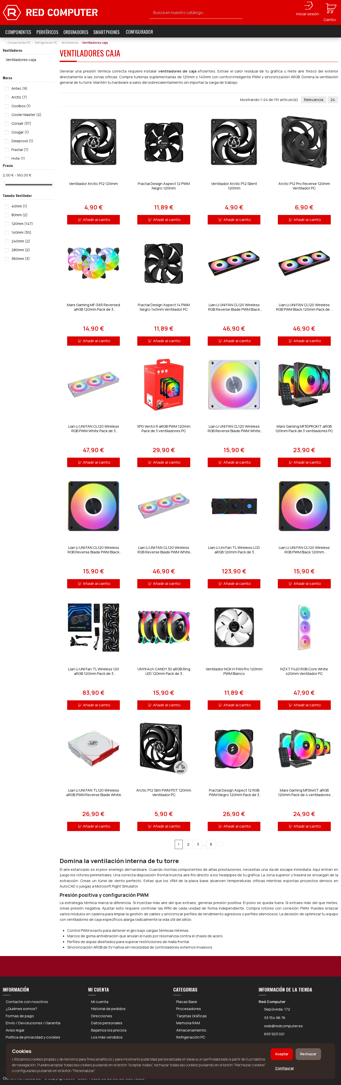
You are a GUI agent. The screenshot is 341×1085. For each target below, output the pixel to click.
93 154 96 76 (274, 1017)
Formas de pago (20, 1016)
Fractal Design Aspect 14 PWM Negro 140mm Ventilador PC (164, 307)
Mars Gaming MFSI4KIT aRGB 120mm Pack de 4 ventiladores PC (304, 795)
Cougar (20, 132)
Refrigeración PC (190, 1037)
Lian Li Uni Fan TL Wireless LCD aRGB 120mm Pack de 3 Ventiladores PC (234, 552)
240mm (20, 241)
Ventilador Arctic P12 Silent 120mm (234, 186)
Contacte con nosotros (27, 1001)
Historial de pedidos (108, 1008)
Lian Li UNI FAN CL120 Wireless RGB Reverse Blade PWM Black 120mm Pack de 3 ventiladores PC (234, 309)
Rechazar (308, 1054)
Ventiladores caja (21, 59)
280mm (20, 249)
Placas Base (186, 1001)
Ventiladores (12, 50)
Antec (19, 88)
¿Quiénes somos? (21, 1008)
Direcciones (101, 1016)
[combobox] (196, 12)
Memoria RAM (188, 1023)
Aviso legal (15, 1030)
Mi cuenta (99, 1001)
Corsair (21, 123)
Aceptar (282, 1054)
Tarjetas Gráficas (191, 1016)
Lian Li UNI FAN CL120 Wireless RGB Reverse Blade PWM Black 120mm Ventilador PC (93, 552)
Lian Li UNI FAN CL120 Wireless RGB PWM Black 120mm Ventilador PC (304, 552)
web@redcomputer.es (283, 1026)
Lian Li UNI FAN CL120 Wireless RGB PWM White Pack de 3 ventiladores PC (93, 431)
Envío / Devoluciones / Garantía (33, 1023)
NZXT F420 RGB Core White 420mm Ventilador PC (304, 671)
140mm (21, 232)
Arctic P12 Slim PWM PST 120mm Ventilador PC (163, 792)
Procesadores (188, 1008)
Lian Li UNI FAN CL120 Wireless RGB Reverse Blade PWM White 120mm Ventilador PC (234, 431)
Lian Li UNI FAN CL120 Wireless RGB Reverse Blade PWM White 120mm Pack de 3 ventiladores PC (164, 552)
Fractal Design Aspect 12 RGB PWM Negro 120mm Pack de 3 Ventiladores (234, 795)
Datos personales (106, 1023)
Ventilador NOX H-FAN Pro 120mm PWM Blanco (234, 671)
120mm (22, 223)
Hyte (18, 158)
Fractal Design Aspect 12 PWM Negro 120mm (164, 186)
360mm (20, 258)
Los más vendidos (107, 1037)
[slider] (4, 184)
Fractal (19, 149)
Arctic (19, 97)
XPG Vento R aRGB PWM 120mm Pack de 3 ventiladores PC (163, 428)
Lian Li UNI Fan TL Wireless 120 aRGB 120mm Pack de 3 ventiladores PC (93, 673)
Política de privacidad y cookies (33, 1037)
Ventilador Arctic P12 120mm (93, 183)
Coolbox (21, 105)
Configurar (284, 1068)
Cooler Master (26, 114)
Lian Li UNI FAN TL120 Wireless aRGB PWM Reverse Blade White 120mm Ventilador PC (93, 795)
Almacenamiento (191, 1030)
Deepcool (22, 140)
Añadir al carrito (96, 219)
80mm (19, 214)
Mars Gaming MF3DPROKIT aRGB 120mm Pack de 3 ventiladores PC (304, 428)
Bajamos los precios (109, 1030)
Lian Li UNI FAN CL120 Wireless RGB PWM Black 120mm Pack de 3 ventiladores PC (304, 309)
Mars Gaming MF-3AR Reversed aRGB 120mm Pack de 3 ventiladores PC (93, 309)
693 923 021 (274, 1034)
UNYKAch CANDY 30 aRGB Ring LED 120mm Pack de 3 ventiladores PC (164, 673)
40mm (19, 206)
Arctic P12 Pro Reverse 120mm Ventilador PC (304, 186)
